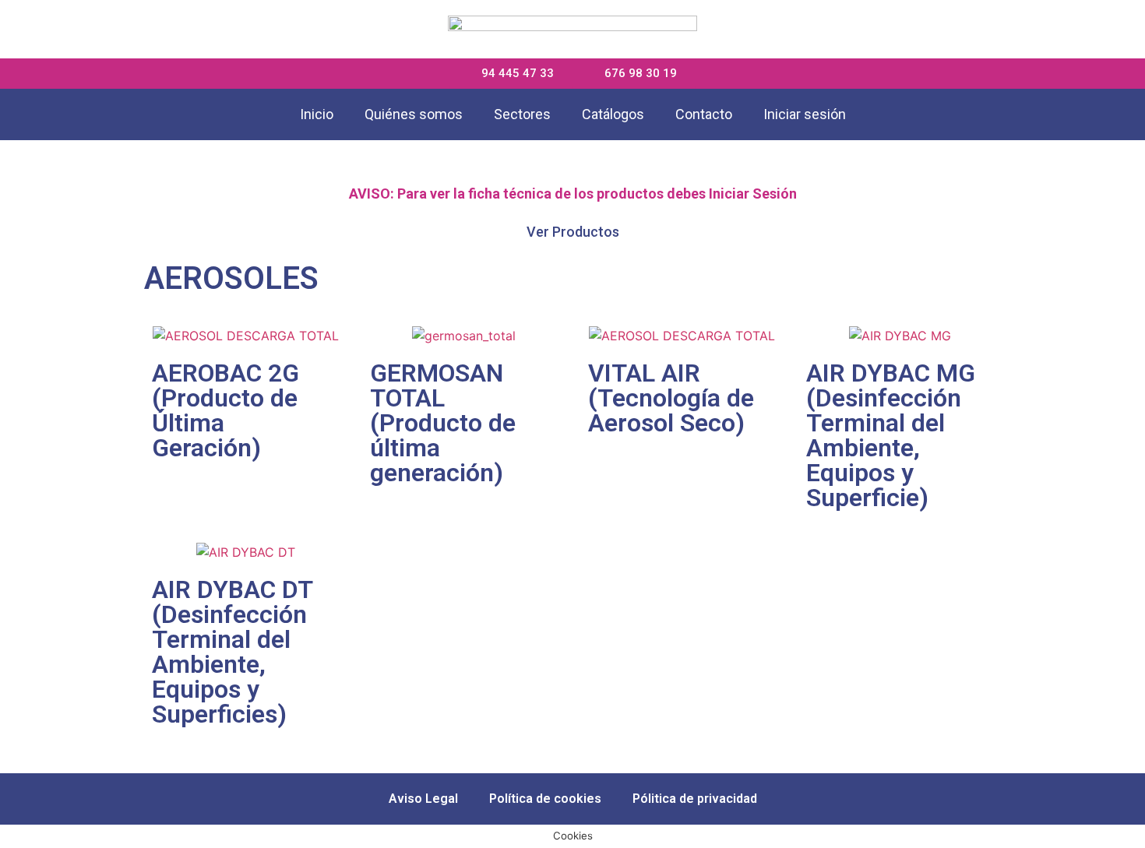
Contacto (703, 114)
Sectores (522, 114)
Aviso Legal (423, 798)
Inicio (316, 114)
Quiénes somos (414, 114)
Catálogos (613, 114)
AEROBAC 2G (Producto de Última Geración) (225, 410)
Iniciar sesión (804, 114)
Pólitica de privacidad (694, 798)
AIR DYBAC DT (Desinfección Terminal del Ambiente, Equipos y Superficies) (232, 652)
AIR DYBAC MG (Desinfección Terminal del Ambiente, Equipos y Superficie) (890, 435)
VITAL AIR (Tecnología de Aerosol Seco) (671, 398)
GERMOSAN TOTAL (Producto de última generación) (443, 422)
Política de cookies (545, 798)
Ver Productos (573, 231)
